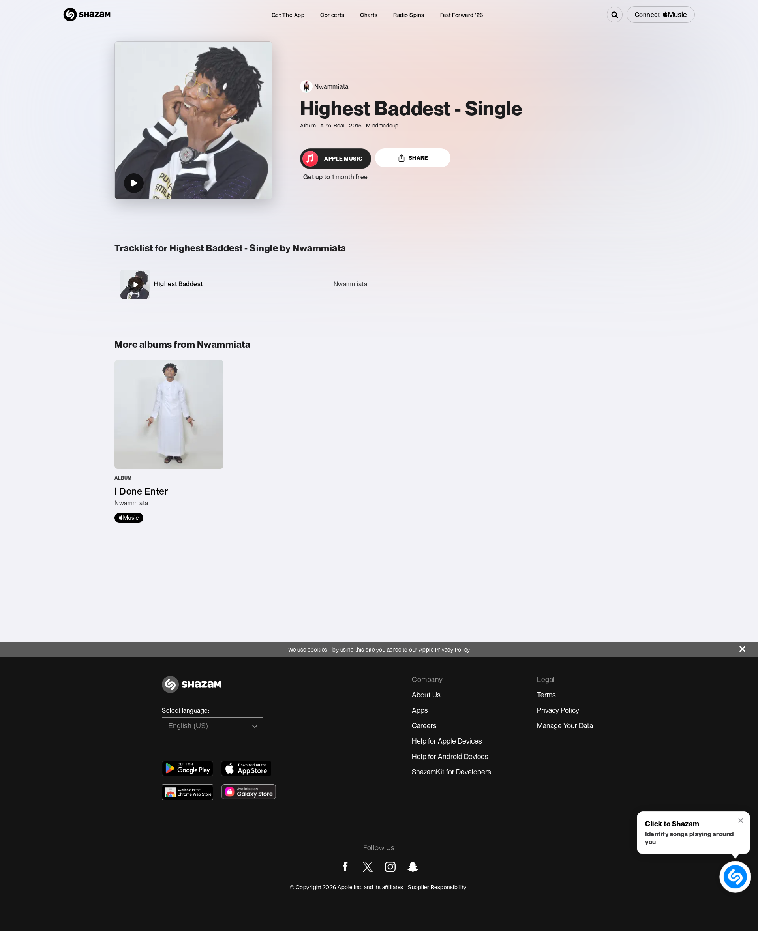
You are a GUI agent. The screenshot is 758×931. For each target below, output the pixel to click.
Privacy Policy (558, 710)
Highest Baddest (178, 284)
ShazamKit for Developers (451, 771)
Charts (368, 14)
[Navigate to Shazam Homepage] (87, 14)
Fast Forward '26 (461, 14)
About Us (426, 694)
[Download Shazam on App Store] (246, 768)
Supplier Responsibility (437, 887)
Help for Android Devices (450, 756)
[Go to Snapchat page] (412, 867)
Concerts (332, 14)
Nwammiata (351, 284)
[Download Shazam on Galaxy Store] (248, 791)
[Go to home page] (191, 688)
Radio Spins (408, 14)
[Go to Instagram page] (390, 867)
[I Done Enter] (168, 441)
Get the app (288, 14)
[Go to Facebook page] (345, 867)
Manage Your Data (565, 725)
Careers (424, 725)
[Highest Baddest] (379, 284)
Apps (420, 710)
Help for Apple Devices (447, 740)
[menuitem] (288, 15)
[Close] (749, 647)
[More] (600, 284)
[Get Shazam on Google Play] (187, 768)
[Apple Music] (128, 518)
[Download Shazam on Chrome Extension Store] (187, 792)
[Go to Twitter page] (367, 867)
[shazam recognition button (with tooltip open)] (735, 877)
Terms (546, 694)
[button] (741, 821)
